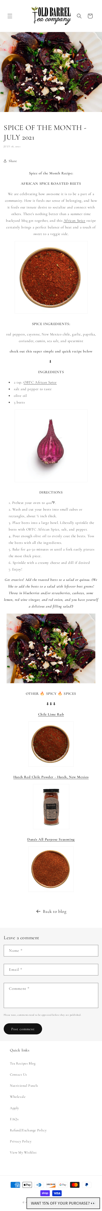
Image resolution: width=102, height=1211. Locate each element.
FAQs (14, 1119)
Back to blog (54, 911)
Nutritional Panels (24, 1085)
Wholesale (18, 1097)
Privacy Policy (20, 1141)
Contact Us (18, 1074)
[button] (9, 16)
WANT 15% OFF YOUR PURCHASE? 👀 (63, 1203)
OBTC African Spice (40, 382)
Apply (14, 1108)
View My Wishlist (23, 1152)
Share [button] (13, 161)
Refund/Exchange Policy (28, 1130)
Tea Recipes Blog (23, 1063)
